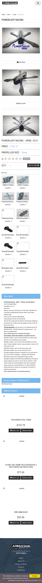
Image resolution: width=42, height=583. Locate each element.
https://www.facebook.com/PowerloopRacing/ (17, 371)
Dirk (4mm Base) (21, 512)
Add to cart (33, 165)
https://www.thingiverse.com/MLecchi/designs (17, 333)
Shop (8, 14)
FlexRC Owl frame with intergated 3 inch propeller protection (21, 466)
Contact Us (21, 570)
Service (21, 567)
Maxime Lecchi (21, 103)
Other (14, 14)
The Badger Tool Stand (21, 420)
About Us (21, 561)
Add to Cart (15, 430)
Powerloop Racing (12, 19)
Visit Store (21, 62)
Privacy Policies (21, 564)
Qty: (4, 165)
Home (3, 14)
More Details (28, 430)
